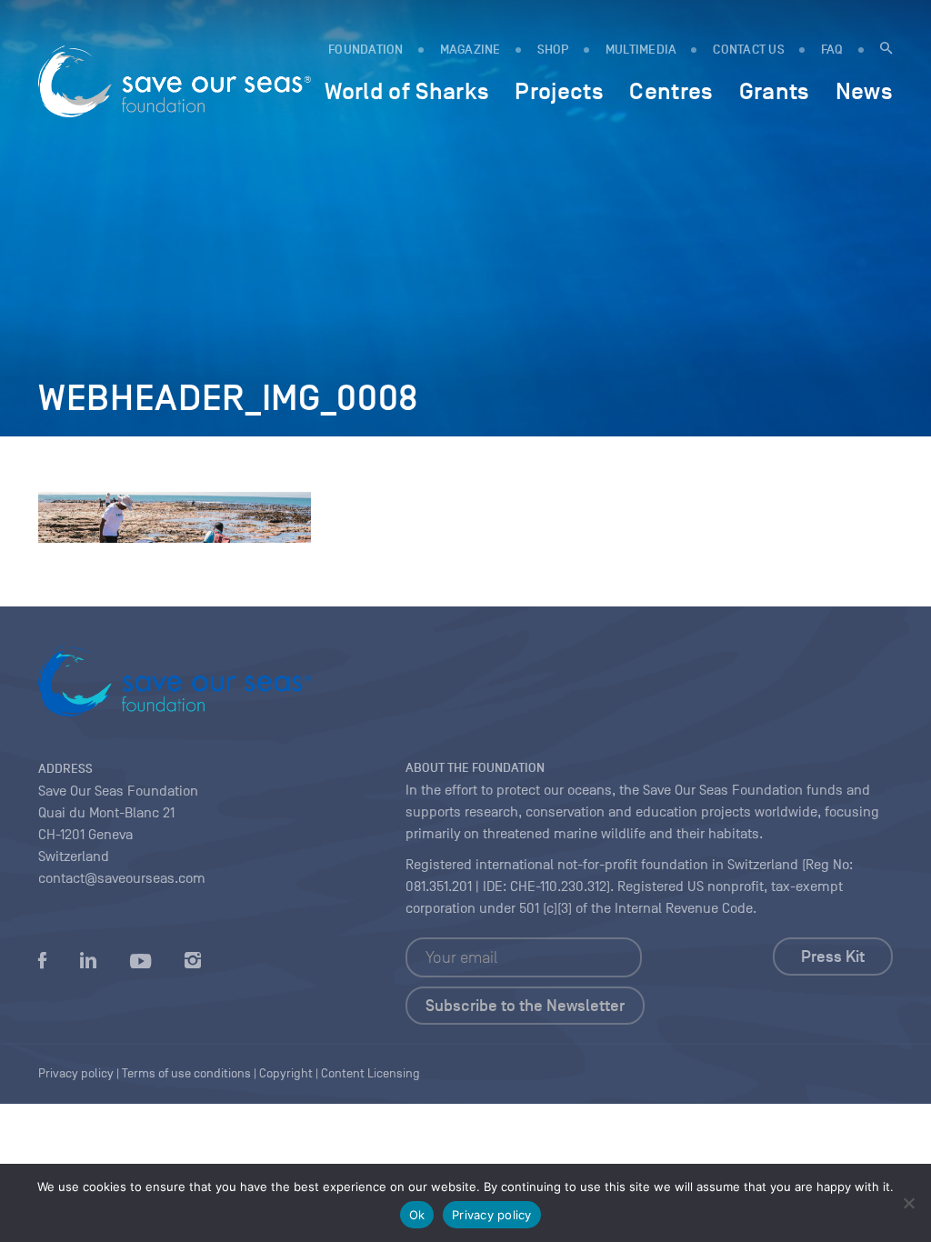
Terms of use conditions (186, 1073)
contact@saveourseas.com (121, 878)
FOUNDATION (366, 49)
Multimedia (641, 49)
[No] (908, 1203)
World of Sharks (407, 91)
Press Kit (833, 957)
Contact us (749, 49)
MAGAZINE (470, 49)
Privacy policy (492, 1214)
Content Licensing (370, 1073)
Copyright (286, 1073)
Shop (553, 49)
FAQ (832, 49)
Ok (417, 1214)
